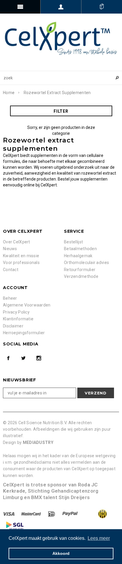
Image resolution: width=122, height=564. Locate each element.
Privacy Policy (16, 312)
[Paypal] (70, 513)
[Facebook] (8, 358)
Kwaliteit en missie (21, 255)
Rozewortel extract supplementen (57, 92)
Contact (10, 269)
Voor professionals (21, 262)
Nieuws (10, 248)
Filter (61, 111)
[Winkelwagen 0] (101, 7)
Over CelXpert (16, 242)
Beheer (10, 298)
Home (9, 92)
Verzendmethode (81, 276)
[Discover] (52, 513)
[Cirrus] (15, 525)
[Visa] (9, 513)
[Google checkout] (96, 513)
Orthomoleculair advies (86, 262)
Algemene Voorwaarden (27, 305)
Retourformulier (79, 269)
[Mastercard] (31, 513)
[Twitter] (23, 358)
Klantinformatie (18, 319)
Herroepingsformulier (24, 332)
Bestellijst (73, 242)
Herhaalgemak (78, 255)
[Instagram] (38, 358)
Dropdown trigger (61, 7)
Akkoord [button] (61, 553)
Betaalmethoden (80, 248)
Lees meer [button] (99, 538)
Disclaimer (13, 326)
